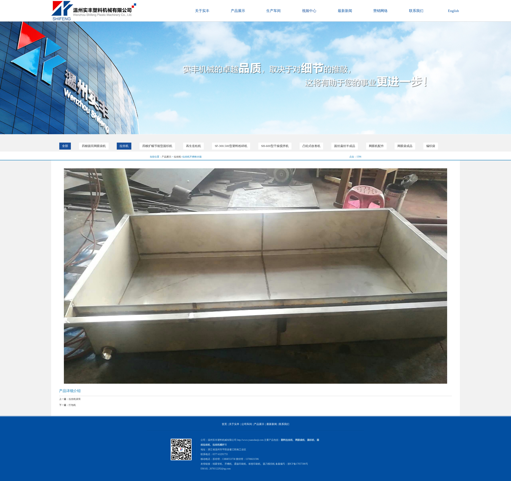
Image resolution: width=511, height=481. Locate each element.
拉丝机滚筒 (75, 399)
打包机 (72, 405)
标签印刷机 (254, 463)
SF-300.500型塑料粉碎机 (231, 146)
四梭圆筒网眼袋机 (94, 146)
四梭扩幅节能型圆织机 (157, 146)
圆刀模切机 (269, 463)
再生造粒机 (193, 146)
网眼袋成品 (404, 146)
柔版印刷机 (240, 463)
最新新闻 (345, 11)
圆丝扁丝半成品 (344, 146)
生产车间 (273, 11)
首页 (224, 424)
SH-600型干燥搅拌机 (275, 146)
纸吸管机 (217, 463)
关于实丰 (202, 11)
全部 (65, 146)
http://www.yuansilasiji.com (250, 440)
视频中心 (309, 11)
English (453, 11)
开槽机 (228, 463)
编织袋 (430, 146)
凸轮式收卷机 (311, 146)
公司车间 (247, 424)
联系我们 (416, 11)
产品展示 (238, 11)
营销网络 (380, 11)
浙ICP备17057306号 (297, 463)
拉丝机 (124, 146)
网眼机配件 (376, 146)
